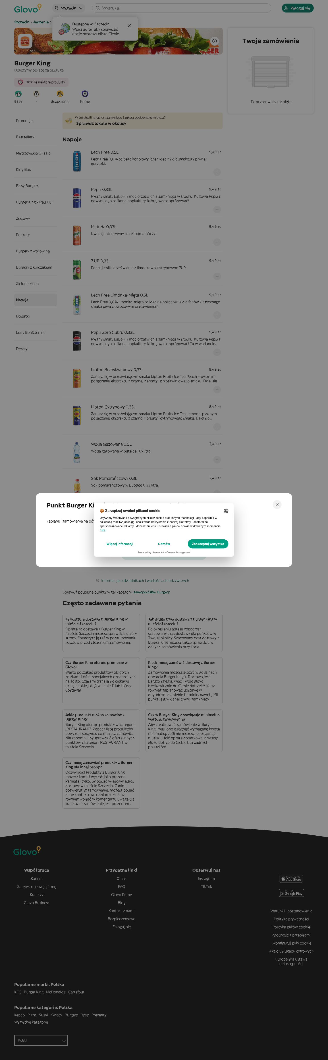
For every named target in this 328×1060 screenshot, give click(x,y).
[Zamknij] (277, 504)
